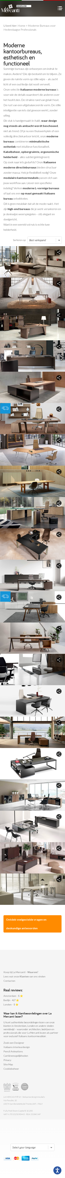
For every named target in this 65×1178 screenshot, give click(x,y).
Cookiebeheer (11, 1068)
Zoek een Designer (13, 1042)
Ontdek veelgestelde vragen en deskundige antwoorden (26, 924)
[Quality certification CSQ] (16, 1087)
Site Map (8, 1064)
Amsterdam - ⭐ (13, 995)
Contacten (9, 980)
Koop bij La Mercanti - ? (20, 972)
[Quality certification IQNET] (25, 1087)
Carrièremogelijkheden (15, 1055)
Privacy (7, 1060)
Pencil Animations (13, 1051)
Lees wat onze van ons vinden (24, 976)
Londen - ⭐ (10, 1004)
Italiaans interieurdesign (16, 1047)
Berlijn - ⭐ (11, 1000)
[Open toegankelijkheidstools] (57, 1170)
